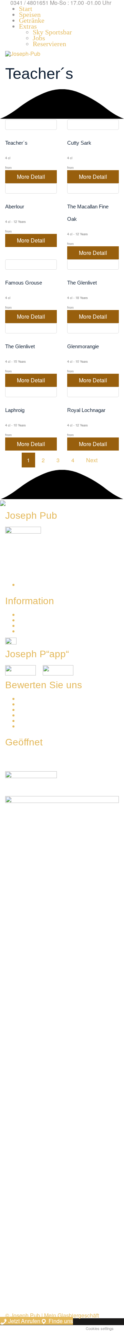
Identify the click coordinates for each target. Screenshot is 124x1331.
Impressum (32, 626)
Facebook (31, 704)
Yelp (24, 715)
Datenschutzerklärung (46, 631)
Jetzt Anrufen (23, 1321)
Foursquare (33, 721)
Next (91, 460)
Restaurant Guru (39, 726)
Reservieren (34, 615)
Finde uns (60, 1321)
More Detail (31, 176)
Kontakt (28, 620)
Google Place (35, 699)
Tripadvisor (32, 710)
